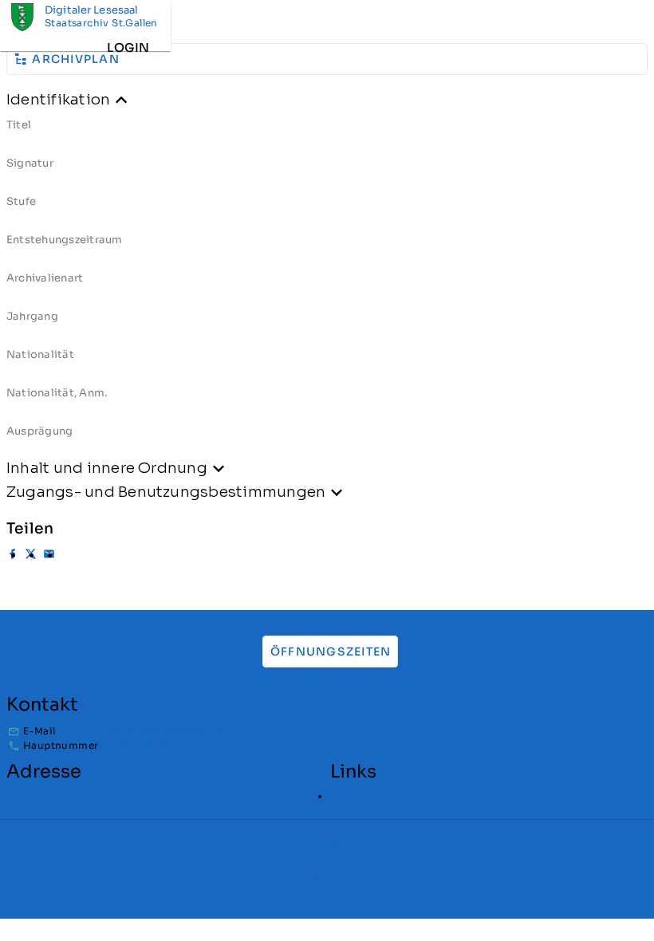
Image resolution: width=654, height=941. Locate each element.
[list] (327, 284)
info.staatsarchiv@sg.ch (162, 731)
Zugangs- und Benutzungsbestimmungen (165, 491)
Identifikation (58, 99)
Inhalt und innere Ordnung (106, 468)
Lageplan (353, 796)
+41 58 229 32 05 (141, 745)
